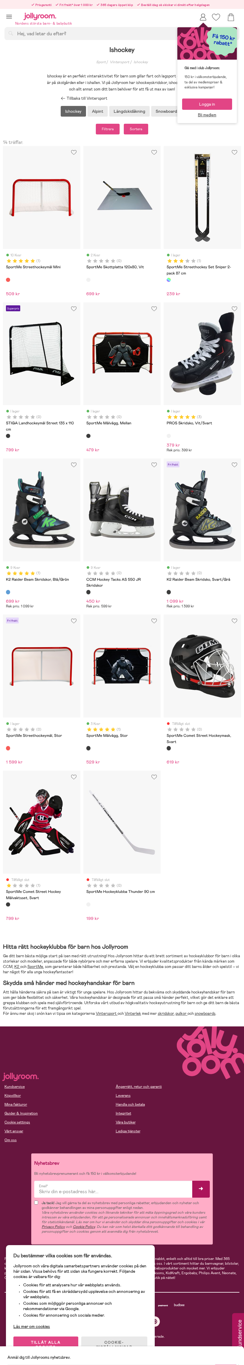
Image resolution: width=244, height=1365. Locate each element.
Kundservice (14, 1086)
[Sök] (10, 33)
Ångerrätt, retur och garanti (139, 1086)
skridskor (166, 1013)
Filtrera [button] (108, 129)
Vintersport (119, 62)
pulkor (181, 1013)
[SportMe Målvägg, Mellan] (88, 436)
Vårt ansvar (13, 1131)
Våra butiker (126, 1122)
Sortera (136, 129)
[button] (9, 16)
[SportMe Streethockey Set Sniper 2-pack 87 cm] (169, 280)
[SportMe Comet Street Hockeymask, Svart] (169, 748)
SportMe (35, 966)
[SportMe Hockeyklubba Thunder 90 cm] (88, 904)
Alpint (97, 111)
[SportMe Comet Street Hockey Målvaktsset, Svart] (8, 904)
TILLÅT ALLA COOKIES (46, 1345)
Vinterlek (133, 1013)
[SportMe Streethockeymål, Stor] (8, 748)
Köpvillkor (12, 1095)
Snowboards (167, 111)
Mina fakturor (15, 1104)
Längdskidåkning (129, 111)
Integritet (123, 1113)
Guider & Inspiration (21, 1113)
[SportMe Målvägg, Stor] (88, 748)
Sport (101, 62)
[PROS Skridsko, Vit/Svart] (169, 436)
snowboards (205, 1013)
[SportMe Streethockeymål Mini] (8, 280)
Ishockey (141, 62)
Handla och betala (130, 1104)
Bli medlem (207, 115)
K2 (17, 966)
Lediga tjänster (128, 1131)
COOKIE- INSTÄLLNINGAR (114, 1345)
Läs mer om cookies (31, 1326)
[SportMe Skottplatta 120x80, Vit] (88, 280)
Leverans (123, 1095)
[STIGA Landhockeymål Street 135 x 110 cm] (8, 436)
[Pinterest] (155, 1321)
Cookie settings (17, 1122)
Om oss (10, 1140)
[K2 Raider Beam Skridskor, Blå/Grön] (8, 592)
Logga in (207, 104)
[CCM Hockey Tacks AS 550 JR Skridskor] (88, 592)
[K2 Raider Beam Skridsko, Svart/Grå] (169, 592)
